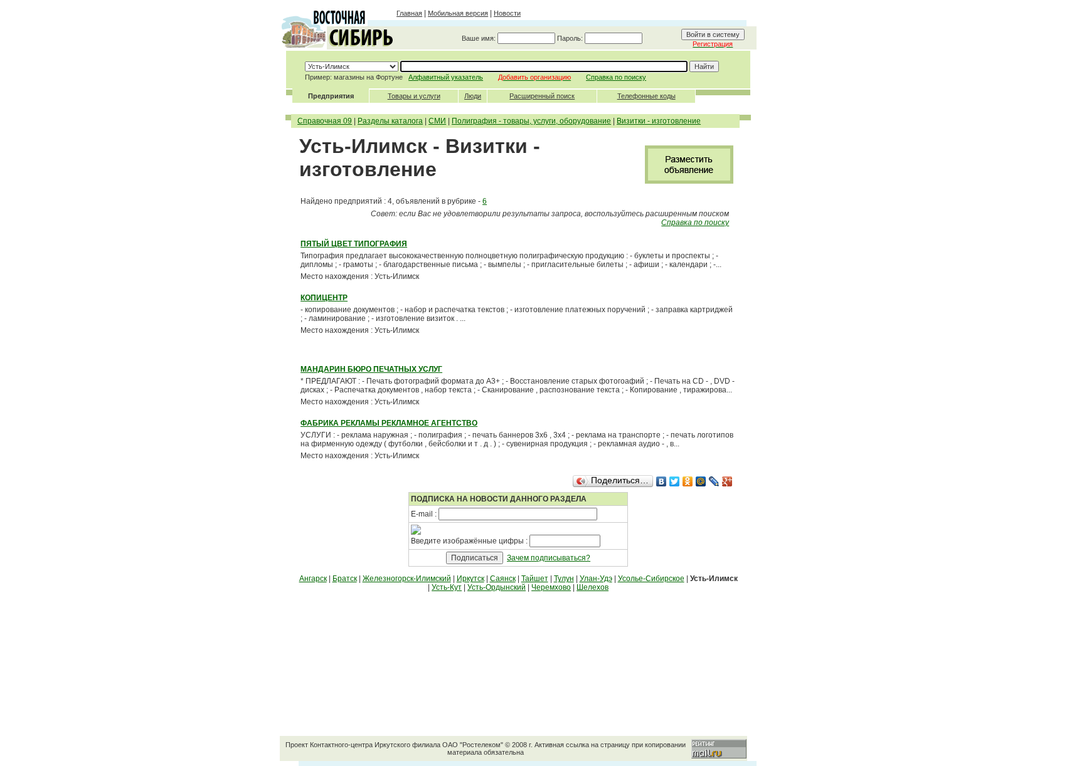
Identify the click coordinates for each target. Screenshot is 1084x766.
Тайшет (534, 578)
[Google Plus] (727, 481)
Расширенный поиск (542, 96)
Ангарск (313, 578)
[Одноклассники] (687, 481)
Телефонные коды (646, 96)
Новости (507, 13)
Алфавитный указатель (445, 77)
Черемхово (551, 587)
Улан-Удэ (596, 578)
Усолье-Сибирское (651, 578)
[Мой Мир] (701, 481)
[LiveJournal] (714, 481)
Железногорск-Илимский (407, 578)
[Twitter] (674, 481)
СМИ (437, 121)
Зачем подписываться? (548, 558)
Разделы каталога (390, 121)
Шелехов (592, 587)
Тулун (564, 578)
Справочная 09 (324, 121)
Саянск (503, 578)
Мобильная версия (458, 13)
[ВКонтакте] (661, 481)
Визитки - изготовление (659, 121)
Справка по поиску (616, 77)
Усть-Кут (447, 587)
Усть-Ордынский (496, 587)
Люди (472, 96)
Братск (344, 578)
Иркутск (470, 578)
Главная (409, 13)
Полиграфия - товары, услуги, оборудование (531, 121)
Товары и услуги (414, 96)
